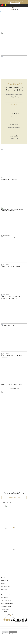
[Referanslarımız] (14, 515)
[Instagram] (12, 5)
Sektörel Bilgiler (4, 597)
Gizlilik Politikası (5, 609)
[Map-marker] (21, 5)
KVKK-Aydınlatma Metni (7, 603)
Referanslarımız (4, 580)
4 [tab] (14, 527)
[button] (14, 104)
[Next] (22, 516)
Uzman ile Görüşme (14, 2)
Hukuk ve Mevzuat (5, 594)
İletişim (2, 583)
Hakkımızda (4, 575)
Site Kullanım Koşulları (6, 606)
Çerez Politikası (4, 611)
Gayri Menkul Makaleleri (6, 592)
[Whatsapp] (18, 5)
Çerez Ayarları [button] (5, 632)
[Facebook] (9, 5)
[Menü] (2, 8)
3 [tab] (13, 527)
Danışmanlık (4, 589)
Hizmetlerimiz (4, 577)
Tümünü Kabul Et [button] (13, 632)
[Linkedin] (15, 5)
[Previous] (6, 516)
